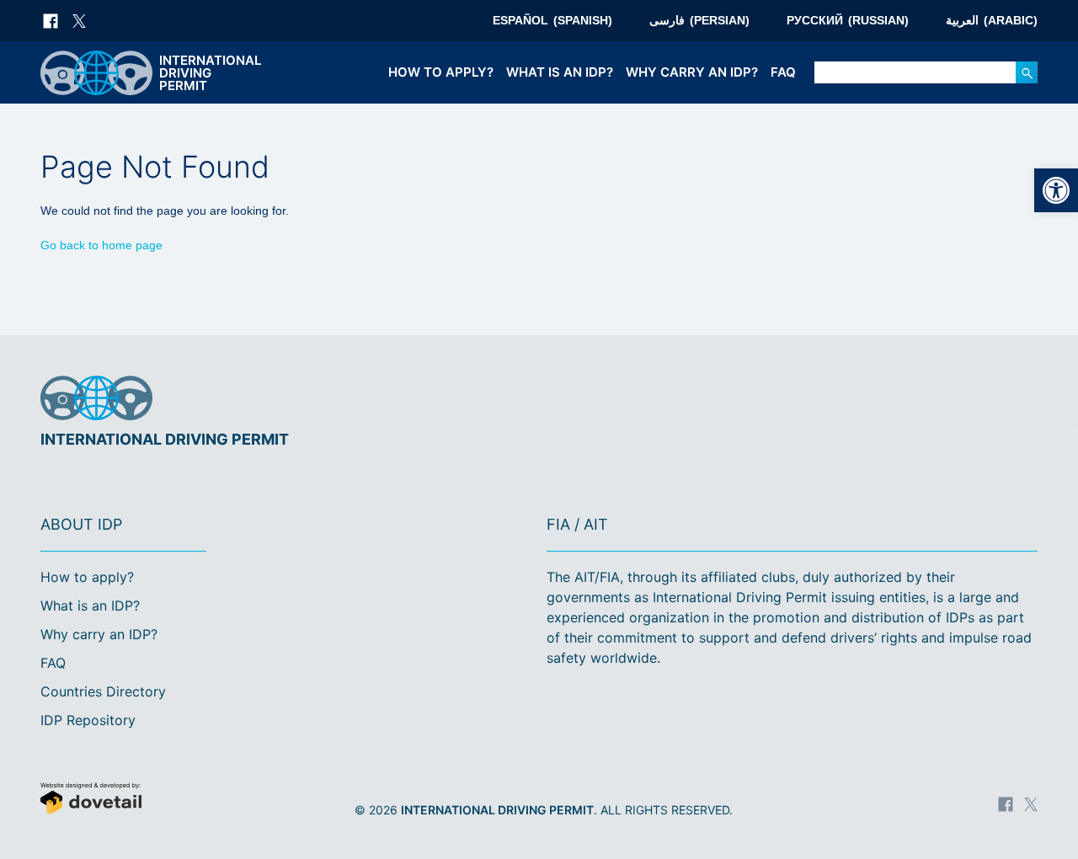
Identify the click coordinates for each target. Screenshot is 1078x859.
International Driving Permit (497, 810)
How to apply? (441, 72)
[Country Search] (1027, 72)
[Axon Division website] (164, 800)
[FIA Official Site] (966, 399)
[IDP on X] (79, 21)
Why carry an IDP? (692, 72)
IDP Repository (88, 720)
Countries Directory (103, 691)
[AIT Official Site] (1022, 399)
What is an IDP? (559, 72)
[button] (1056, 190)
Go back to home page (101, 245)
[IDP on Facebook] (51, 21)
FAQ (783, 72)
